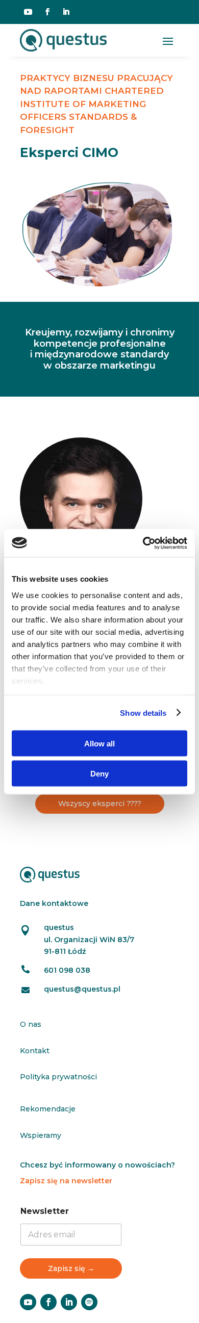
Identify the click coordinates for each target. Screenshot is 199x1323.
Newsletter (44, 1211)
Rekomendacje (48, 1108)
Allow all (99, 743)
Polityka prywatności (58, 1076)
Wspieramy (40, 1135)
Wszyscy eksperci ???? (99, 803)
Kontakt (34, 1050)
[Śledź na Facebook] (47, 12)
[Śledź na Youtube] (28, 12)
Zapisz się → (71, 1268)
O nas (30, 1024)
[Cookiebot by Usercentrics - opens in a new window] (143, 543)
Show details (143, 712)
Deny (99, 773)
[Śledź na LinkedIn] (66, 12)
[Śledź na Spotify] (89, 1302)
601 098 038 (67, 970)
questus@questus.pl (82, 989)
